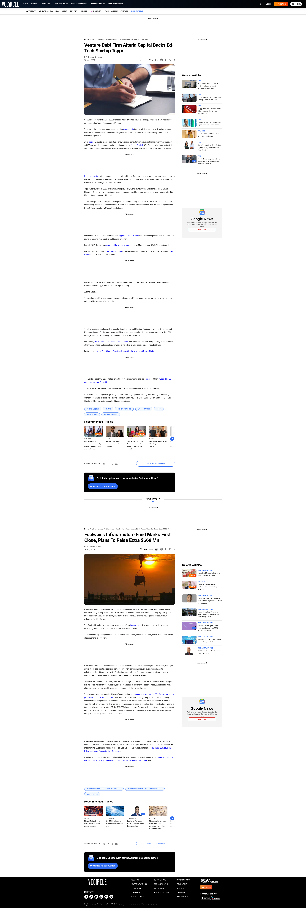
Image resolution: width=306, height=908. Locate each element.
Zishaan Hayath (91, 176)
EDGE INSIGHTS (183, 897)
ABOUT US (135, 880)
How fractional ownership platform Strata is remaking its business (208, 586)
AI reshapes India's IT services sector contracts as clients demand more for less (209, 86)
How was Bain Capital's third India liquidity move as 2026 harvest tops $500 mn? (208, 628)
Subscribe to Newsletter (102, 486)
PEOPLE (84, 11)
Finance (201, 131)
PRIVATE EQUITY (30, 11)
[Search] (261, 4)
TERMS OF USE (160, 880)
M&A (57, 11)
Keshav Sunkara (95, 57)
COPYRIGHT (135, 892)
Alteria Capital (137, 145)
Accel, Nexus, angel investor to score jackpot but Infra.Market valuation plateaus (209, 161)
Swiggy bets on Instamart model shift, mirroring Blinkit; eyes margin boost (209, 111)
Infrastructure (97, 529)
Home (86, 39)
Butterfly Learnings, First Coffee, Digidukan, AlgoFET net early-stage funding (209, 147)
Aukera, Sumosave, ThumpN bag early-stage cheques (115, 443)
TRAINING (181, 892)
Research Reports (79, 4)
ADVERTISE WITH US (139, 884)
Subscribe (281, 4)
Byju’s (108, 409)
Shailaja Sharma (95, 546)
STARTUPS (124, 11)
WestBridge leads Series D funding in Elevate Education (158, 443)
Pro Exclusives (61, 4)
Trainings (46, 4)
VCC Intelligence (98, 4)
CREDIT (64, 11)
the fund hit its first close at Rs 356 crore (111, 342)
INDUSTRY (73, 11)
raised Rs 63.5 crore (113, 251)
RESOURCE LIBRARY (162, 892)
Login (268, 4)
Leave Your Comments (155, 464)
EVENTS (180, 888)
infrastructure (135, 625)
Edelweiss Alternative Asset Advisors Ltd (104, 789)
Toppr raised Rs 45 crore (128, 236)
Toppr (90, 142)
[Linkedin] (174, 60)
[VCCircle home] (10, 4)
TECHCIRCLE (182, 884)
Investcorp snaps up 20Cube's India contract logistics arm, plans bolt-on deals (210, 600)
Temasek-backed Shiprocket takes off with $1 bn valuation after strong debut (208, 614)
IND (293, 4)
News (25, 4)
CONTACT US (136, 888)
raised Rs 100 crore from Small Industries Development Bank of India (125, 351)
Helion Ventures (124, 409)
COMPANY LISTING (161, 884)
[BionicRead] (156, 60)
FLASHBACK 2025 (111, 11)
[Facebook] (166, 60)
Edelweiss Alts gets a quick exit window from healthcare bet (135, 823)
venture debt (128, 129)
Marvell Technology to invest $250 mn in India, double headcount (92, 823)
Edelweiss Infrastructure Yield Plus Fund (145, 789)
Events (34, 4)
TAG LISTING (159, 888)
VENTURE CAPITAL (45, 11)
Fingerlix (148, 379)
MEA (299, 4)
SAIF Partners (144, 409)
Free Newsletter (115, 4)
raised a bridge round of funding (118, 245)
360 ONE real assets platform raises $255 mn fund (114, 823)
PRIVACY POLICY (137, 897)
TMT (93, 39)
